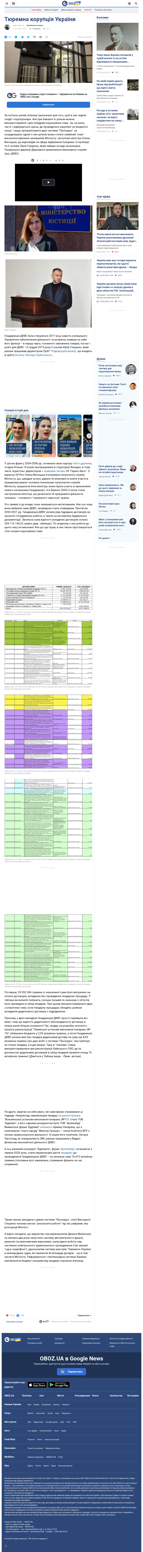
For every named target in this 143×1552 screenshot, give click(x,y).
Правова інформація (90, 1339)
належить (46, 1127)
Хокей (50, 1413)
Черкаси (65, 1404)
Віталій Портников (106, 395)
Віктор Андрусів (105, 376)
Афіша (30, 1466)
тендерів (66, 1152)
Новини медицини (36, 1457)
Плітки (38, 1466)
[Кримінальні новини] (44, 1322)
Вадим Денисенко (106, 495)
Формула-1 (66, 1413)
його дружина (82, 463)
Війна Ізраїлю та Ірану (71, 10)
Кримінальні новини (35, 25)
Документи (60, 1343)
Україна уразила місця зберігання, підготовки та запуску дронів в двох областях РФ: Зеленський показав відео (117, 287)
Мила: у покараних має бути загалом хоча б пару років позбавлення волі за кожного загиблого (112, 522)
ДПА (62, 1422)
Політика (27, 1395)
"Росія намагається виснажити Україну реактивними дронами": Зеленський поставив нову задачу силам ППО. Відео (117, 238)
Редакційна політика (14, 1322)
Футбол (31, 1413)
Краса (46, 1466)
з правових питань (53, 471)
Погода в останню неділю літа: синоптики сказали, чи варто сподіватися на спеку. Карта (110, 115)
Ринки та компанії (35, 1448)
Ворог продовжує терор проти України (114, 271)
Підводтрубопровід (63, 351)
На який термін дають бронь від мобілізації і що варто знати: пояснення (110, 86)
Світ (42, 1395)
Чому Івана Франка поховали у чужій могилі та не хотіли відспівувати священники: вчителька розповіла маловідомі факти (116, 58)
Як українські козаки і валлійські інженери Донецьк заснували (110, 406)
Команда (59, 1339)
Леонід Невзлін (105, 477)
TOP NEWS (103, 196)
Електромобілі (46, 1431)
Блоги (95, 1395)
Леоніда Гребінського (38, 355)
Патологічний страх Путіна (109, 505)
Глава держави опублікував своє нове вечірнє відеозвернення (114, 246)
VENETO (88, 10)
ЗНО (68, 1422)
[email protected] (37, 1531)
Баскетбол (40, 1413)
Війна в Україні (51, 10)
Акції (56, 1431)
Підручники (38, 1422)
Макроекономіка (53, 1448)
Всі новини (133, 1395)
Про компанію (34, 1339)
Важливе (103, 17)
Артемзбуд (67, 1149)
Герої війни (36, 10)
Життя (60, 1395)
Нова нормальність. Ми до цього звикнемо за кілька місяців (111, 488)
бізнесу (19, 355)
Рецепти (31, 1439)
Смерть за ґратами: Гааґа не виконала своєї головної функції (112, 387)
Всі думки (104, 538)
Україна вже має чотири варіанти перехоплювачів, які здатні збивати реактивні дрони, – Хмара (117, 264)
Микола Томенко (105, 413)
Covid (60, 1457)
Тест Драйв (32, 1431)
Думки (101, 358)
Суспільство (116, 1395)
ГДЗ (29, 1422)
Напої (39, 1439)
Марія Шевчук (18, 25)
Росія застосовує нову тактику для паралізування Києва (110, 368)
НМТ (75, 1422)
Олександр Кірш (105, 530)
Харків (36, 1404)
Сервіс (63, 1431)
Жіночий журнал (65, 1466)
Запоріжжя (46, 1404)
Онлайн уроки (52, 1422)
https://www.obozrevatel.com (96, 1478)
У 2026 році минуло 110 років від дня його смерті (116, 67)
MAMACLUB (51, 1457)
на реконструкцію (69, 1115)
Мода (53, 1466)
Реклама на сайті (35, 1343)
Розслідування (82, 1395)
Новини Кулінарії (52, 1439)
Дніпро (56, 1404)
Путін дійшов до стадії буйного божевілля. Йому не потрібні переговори (112, 469)
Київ (29, 1404)
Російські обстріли (103, 10)
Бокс (57, 1413)
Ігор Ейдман (103, 511)
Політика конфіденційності (121, 1339)
